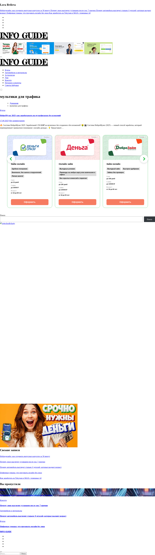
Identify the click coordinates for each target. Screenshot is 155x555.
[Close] (1, 551)
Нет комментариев (17, 120)
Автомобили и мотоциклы (16, 72)
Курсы (7, 70)
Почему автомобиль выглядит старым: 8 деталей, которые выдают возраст (31, 467)
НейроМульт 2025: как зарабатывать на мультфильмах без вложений (30, 115)
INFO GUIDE (24, 35)
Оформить (29, 202)
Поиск (2, 215)
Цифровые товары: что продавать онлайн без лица (21, 472)
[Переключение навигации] (1, 56)
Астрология (10, 75)
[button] (11, 159)
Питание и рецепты (13, 82)
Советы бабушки (12, 85)
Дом (6, 77)
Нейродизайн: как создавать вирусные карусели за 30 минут (25, 456)
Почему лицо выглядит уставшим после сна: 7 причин (22, 461)
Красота (8, 80)
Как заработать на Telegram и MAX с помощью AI (20, 478)
